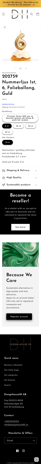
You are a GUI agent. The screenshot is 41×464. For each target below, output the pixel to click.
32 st (7, 132)
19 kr (7, 142)
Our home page (11, 370)
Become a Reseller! (13, 365)
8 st (7, 126)
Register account (19, 316)
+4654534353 (11, 421)
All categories (11, 375)
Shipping (5, 107)
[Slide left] (15, 68)
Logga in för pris (8, 104)
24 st (30, 126)
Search (7, 385)
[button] (3, 14)
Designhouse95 (17, 463)
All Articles (9, 380)
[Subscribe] (34, 440)
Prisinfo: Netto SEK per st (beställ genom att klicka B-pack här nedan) (20, 118)
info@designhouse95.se (16, 424)
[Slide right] (26, 68)
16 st (18, 126)
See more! (20, 227)
